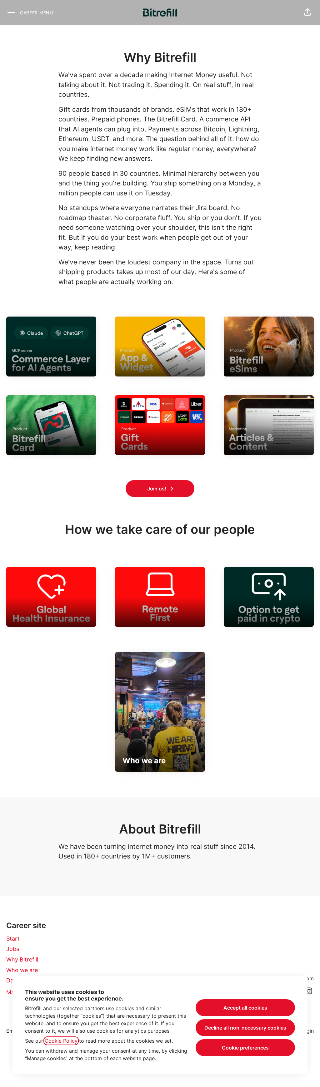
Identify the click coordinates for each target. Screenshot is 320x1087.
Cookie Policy (61, 1041)
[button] (307, 12)
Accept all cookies (245, 1008)
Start (13, 938)
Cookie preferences (245, 1048)
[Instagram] (309, 991)
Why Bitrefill (22, 959)
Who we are (22, 970)
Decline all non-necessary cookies (245, 1028)
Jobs (12, 949)
